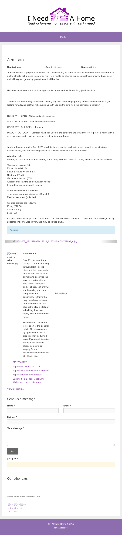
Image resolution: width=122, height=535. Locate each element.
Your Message (15, 428)
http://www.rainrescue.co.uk (26, 366)
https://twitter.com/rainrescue (27, 374)
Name (11, 405)
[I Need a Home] (61, 16)
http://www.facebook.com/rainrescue (31, 370)
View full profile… (15, 389)
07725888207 (20, 362)
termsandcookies (61, 528)
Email (67, 405)
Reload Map (60, 293)
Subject (12, 417)
